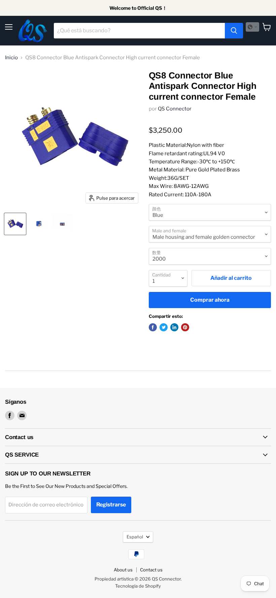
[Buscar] (234, 30)
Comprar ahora (210, 300)
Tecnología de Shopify (138, 586)
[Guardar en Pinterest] (185, 327)
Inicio (11, 58)
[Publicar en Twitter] (164, 327)
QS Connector (175, 109)
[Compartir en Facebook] (153, 327)
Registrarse (111, 504)
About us (123, 569)
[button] (252, 27)
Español (135, 536)
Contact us (151, 569)
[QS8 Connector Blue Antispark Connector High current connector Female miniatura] (15, 224)
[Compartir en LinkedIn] (174, 327)
